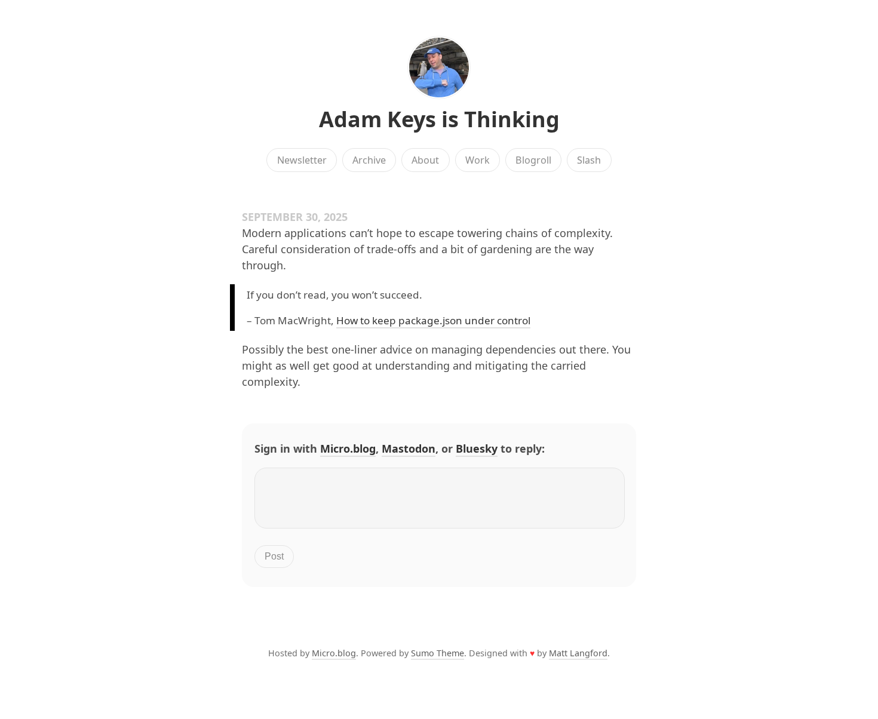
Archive (369, 160)
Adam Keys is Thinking (439, 119)
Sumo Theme (437, 653)
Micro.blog (348, 448)
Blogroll (533, 160)
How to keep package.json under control (433, 320)
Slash (589, 160)
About (425, 160)
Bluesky (477, 448)
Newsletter (302, 160)
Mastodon (408, 448)
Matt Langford (578, 653)
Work (477, 160)
